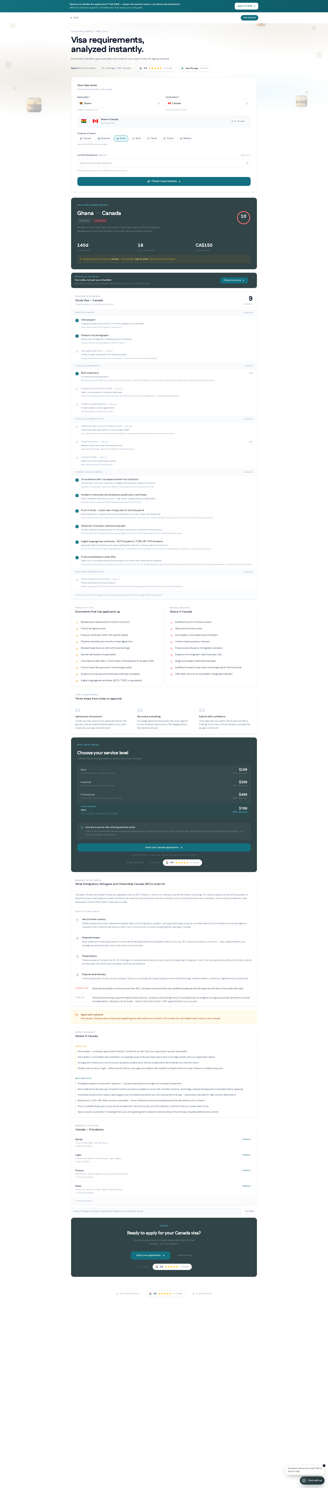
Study (123, 138)
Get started (249, 17)
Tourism (87, 138)
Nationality (83, 97)
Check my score (232, 280)
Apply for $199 (244, 6)
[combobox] (119, 103)
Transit (170, 138)
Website (246, 1139)
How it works (185, 1255)
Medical (187, 138)
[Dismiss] (324, 1465)
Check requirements (164, 181)
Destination (172, 97)
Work (138, 138)
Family (154, 138)
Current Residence (92, 155)
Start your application (148, 1255)
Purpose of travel (86, 133)
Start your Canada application (162, 847)
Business (105, 138)
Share (251, 1211)
